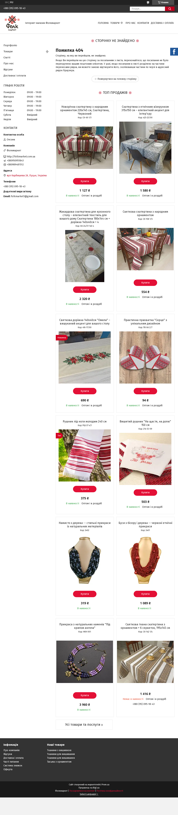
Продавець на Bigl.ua (89, 788)
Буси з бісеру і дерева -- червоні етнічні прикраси (145, 524)
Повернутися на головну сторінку (117, 78)
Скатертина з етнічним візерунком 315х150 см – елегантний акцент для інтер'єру (145, 110)
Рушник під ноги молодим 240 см (85, 421)
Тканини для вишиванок (61, 757)
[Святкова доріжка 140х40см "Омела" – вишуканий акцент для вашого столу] (85, 357)
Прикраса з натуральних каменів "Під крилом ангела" (84, 626)
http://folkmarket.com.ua (21, 156)
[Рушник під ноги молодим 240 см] (85, 455)
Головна (103, 23)
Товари (115, 23)
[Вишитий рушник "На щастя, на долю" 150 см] (145, 459)
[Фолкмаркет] (12, 23)
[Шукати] (170, 9)
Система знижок (12, 765)
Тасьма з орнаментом (59, 761)
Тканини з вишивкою (59, 750)
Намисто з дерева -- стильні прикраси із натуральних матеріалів (85, 524)
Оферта (7, 769)
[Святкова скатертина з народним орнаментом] (145, 249)
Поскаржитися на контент (82, 791)
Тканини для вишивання (61, 754)
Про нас (131, 23)
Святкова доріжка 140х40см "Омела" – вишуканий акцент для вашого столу (84, 321)
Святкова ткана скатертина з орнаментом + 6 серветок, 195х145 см (145, 626)
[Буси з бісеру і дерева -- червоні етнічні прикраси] (145, 560)
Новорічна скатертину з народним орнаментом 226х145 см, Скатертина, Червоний (84, 110)
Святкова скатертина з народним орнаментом (145, 213)
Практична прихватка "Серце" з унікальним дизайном (145, 321)
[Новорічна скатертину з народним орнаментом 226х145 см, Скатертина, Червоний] (85, 148)
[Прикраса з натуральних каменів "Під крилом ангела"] (85, 662)
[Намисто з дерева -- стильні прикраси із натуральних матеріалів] (85, 560)
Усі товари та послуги (82, 724)
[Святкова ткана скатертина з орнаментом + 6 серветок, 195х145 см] (145, 662)
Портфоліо (10, 45)
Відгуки (8, 69)
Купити (85, 181)
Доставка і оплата (162, 23)
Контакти (143, 23)
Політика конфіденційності (110, 791)
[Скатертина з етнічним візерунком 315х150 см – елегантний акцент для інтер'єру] (145, 148)
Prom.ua (105, 784)
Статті (6, 57)
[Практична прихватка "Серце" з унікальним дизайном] (145, 357)
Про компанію (11, 750)
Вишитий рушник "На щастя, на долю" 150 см (145, 423)
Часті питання (11, 761)
